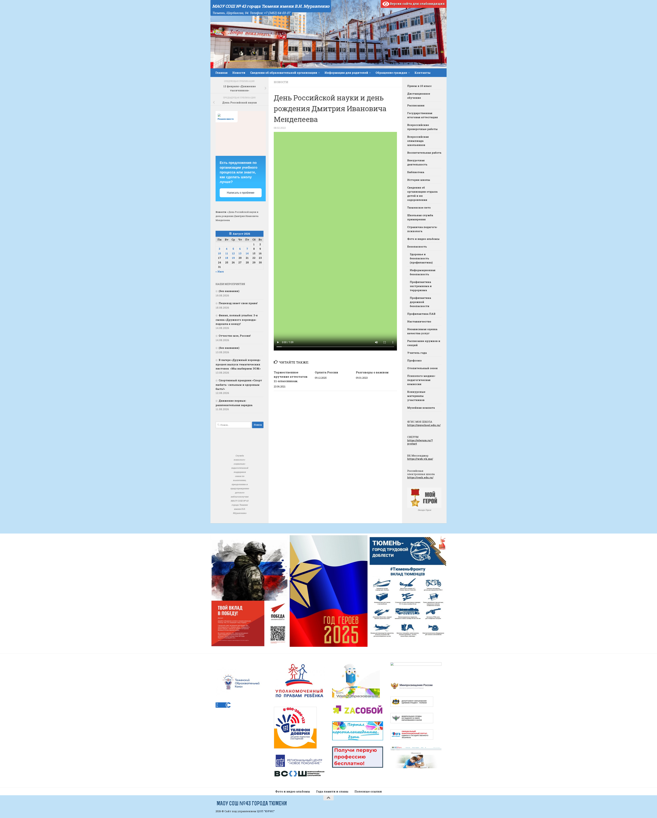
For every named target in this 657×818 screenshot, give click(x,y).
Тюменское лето (419, 207)
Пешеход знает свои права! (238, 303)
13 (240, 253)
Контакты (422, 72)
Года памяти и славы (332, 791)
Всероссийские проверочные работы (422, 127)
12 (233, 253)
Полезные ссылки (368, 791)
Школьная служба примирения (420, 217)
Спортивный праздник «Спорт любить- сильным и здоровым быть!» (239, 385)
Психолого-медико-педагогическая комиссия (421, 380)
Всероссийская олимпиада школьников (418, 141)
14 (247, 253)
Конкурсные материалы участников (416, 396)
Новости (238, 72)
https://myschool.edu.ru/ (424, 425)
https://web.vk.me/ (420, 458)
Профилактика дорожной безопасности (420, 302)
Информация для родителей (346, 72)
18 (226, 257)
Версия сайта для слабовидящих (417, 4)
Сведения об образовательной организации (283, 72)
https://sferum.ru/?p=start (420, 442)
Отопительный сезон (422, 368)
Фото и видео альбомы (423, 239)
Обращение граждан (391, 72)
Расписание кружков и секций (423, 343)
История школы (418, 179)
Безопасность (417, 246)
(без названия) (229, 291)
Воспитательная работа (424, 152)
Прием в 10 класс (419, 86)
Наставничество (419, 321)
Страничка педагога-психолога (422, 229)
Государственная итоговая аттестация (422, 115)
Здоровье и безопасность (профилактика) (421, 258)
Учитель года (417, 352)
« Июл (220, 271)
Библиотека (415, 172)
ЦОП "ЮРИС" (266, 811)
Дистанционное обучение (418, 95)
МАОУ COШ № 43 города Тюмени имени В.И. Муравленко (270, 6)
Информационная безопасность (422, 272)
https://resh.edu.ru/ (420, 477)
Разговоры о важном (372, 372)
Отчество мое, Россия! (235, 335)
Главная (221, 72)
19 (233, 257)
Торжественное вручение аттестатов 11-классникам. (290, 376)
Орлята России (326, 372)
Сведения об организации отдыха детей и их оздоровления (422, 194)
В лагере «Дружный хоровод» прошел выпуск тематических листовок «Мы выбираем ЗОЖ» (238, 364)
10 (219, 253)
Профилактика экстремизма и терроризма (421, 286)
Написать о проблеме (240, 192)
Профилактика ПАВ (421, 313)
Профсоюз (414, 360)
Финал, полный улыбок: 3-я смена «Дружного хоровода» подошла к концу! (237, 320)
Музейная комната (421, 407)
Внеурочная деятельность (417, 162)
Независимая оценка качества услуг (422, 331)
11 (226, 253)
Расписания (415, 105)
